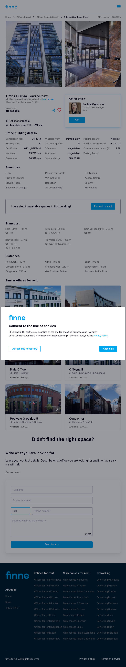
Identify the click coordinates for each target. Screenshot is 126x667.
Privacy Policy (100, 335)
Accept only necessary (24, 348)
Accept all (108, 348)
